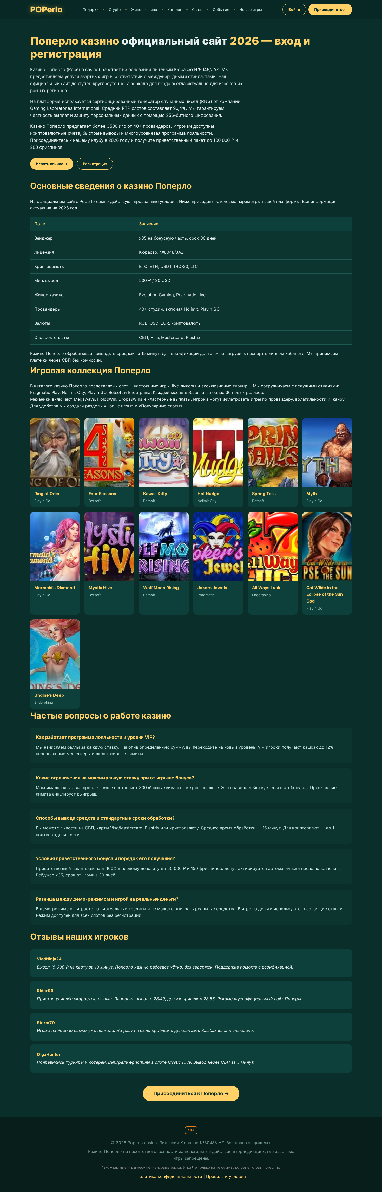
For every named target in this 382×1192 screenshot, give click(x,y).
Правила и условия (226, 1176)
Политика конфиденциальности (169, 1176)
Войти (294, 9)
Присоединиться (330, 9)
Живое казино (144, 9)
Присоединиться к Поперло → (191, 1093)
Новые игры (250, 9)
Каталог (174, 9)
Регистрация (95, 164)
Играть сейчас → (52, 164)
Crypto (115, 9)
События (221, 9)
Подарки (91, 9)
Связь (197, 9)
